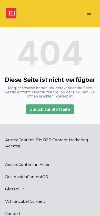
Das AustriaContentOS (26, 176)
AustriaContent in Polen (28, 164)
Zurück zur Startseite (50, 109)
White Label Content (25, 201)
